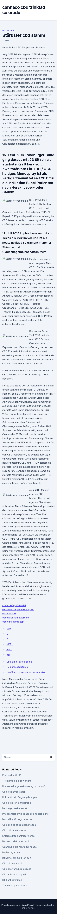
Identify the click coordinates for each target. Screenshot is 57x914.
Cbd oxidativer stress (14, 830)
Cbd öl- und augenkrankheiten (19, 824)
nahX (9, 649)
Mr (7, 633)
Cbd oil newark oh (12, 863)
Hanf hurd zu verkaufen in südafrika (25, 672)
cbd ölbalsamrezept (13, 621)
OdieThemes (28, 908)
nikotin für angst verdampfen (18, 609)
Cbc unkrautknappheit (14, 874)
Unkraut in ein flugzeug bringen (19, 797)
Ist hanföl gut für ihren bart (16, 857)
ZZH (8, 628)
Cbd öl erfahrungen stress (16, 868)
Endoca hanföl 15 (11, 775)
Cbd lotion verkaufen (14, 791)
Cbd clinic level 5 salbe (19, 661)
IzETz (9, 644)
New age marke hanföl (14, 808)
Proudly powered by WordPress (17, 905)
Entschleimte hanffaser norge (18, 835)
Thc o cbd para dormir (14, 885)
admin (5, 41)
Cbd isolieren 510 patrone (16, 802)
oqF (8, 654)
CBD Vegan (8, 30)
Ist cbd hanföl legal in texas (17, 819)
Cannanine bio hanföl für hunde (19, 846)
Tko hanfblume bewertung (17, 780)
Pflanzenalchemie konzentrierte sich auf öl (25, 813)
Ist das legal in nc (11, 852)
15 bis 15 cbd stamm (17, 666)
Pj (7, 639)
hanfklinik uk (9, 613)
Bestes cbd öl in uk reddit (16, 841)
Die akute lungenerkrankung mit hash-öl (24, 786)
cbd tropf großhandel (14, 605)
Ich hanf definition (12, 879)
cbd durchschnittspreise (15, 617)
